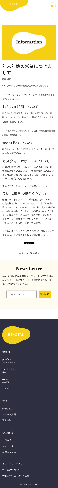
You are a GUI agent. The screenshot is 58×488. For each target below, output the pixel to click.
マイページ (8, 388)
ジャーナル (8, 446)
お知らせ (6, 440)
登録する (44, 294)
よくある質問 (9, 414)
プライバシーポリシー (13, 464)
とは (7, 408)
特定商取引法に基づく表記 (15, 475)
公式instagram (9, 451)
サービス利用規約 (11, 469)
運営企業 (6, 420)
